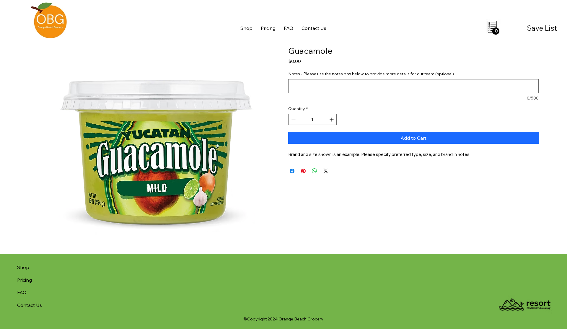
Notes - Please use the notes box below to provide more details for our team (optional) (371, 73)
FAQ (22, 292)
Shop (23, 267)
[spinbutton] (312, 119)
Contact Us (29, 305)
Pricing (24, 280)
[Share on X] (325, 171)
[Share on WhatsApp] (314, 171)
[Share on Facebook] (292, 171)
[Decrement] (292, 119)
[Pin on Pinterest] (303, 171)
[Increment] (332, 119)
